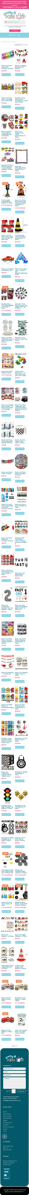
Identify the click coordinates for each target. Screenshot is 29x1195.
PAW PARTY (6, 1125)
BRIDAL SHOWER (7, 1116)
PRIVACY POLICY (7, 1164)
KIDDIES (5, 1120)
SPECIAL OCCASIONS (8, 1127)
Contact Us (15, 30)
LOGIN (4, 1131)
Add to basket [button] (6, 74)
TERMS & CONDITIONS (8, 1163)
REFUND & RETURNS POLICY (10, 1161)
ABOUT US (5, 1148)
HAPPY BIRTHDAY (7, 1118)
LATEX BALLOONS (7, 1122)
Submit (21, 1091)
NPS (23, 1191)
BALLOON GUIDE (7, 1150)
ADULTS (5, 1112)
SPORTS (5, 1129)
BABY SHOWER (7, 1114)
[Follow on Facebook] (4, 1136)
